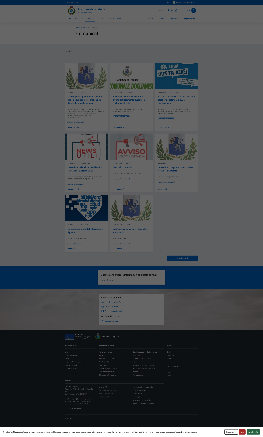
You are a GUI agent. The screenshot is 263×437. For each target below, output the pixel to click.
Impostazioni (231, 432)
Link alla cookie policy (189, 432)
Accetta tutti (253, 432)
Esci (242, 432)
